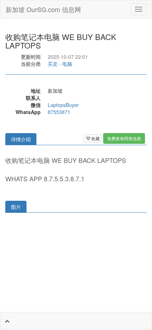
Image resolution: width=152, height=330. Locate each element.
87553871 (59, 111)
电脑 (67, 63)
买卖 (53, 63)
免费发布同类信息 (124, 138)
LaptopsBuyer (63, 104)
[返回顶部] (7, 321)
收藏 (95, 138)
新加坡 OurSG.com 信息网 (43, 9)
